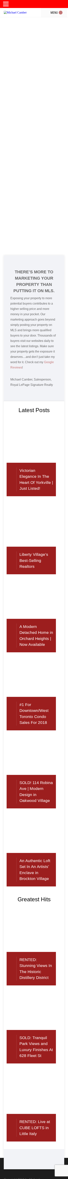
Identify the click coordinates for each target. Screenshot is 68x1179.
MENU (14, 4)
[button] (6, 4)
